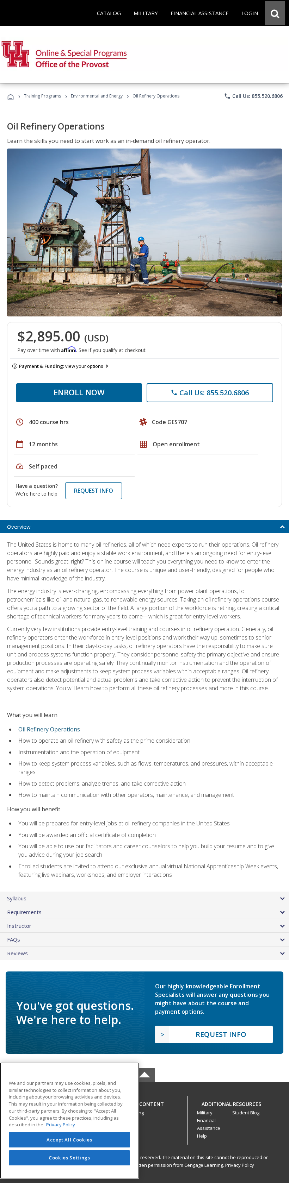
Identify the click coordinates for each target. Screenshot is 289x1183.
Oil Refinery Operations (49, 729)
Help (202, 1136)
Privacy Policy (239, 1165)
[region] (69, 1120)
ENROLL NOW (79, 392)
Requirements (24, 911)
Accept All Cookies (69, 1140)
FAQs (13, 939)
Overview (19, 526)
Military (205, 1112)
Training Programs (42, 96)
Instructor (19, 925)
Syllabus (16, 898)
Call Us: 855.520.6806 (253, 96)
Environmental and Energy (97, 96)
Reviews (17, 953)
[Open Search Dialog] (275, 13)
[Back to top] (144, 1102)
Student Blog (245, 1112)
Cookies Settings (69, 1157)
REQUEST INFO (93, 491)
